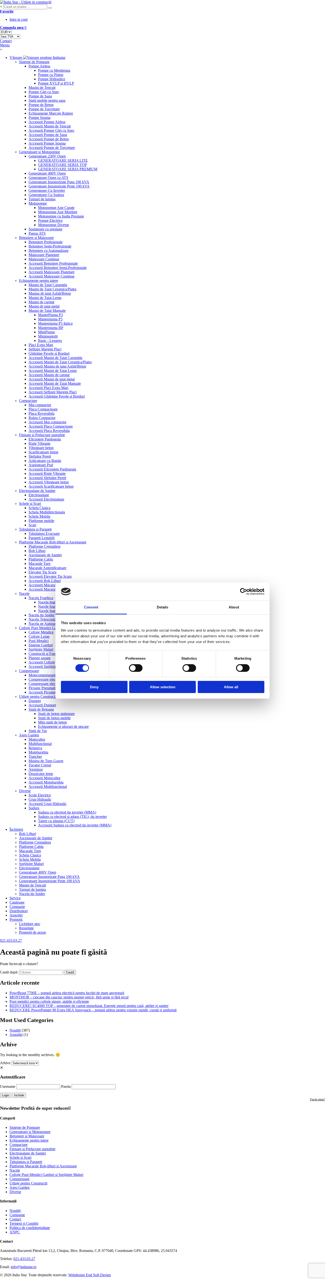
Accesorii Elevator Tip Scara (50, 576)
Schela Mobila (39, 516)
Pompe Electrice (50, 220)
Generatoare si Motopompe (39, 152)
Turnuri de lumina (42, 199)
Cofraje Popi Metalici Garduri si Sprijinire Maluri (46, 1175)
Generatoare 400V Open (47, 173)
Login (5, 1095)
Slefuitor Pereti (40, 456)
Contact (15, 1219)
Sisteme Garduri (41, 645)
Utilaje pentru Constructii (38, 696)
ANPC (15, 1232)
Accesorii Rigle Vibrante (47, 473)
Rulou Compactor (42, 418)
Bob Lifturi (37, 551)
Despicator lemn (41, 774)
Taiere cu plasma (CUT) (56, 821)
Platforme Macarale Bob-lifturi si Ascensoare (52, 542)
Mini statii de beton (52, 722)
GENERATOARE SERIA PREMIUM (67, 169)
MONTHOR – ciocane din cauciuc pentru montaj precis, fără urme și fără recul (69, 997)
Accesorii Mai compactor (47, 422)
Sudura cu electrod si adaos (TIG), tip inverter (72, 817)
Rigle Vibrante (39, 443)
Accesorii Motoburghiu (46, 782)
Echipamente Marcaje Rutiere (51, 113)
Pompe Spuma (39, 118)
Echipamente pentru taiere (38, 280)
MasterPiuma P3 (50, 315)
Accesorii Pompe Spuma (47, 143)
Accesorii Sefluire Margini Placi (53, 392)
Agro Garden (29, 735)
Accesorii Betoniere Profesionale (53, 263)
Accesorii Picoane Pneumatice (51, 692)
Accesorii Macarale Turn (47, 585)
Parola (66, 1086)
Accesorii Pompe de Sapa (48, 135)
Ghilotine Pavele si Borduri (49, 353)
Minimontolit (48, 336)
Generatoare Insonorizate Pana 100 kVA (59, 182)
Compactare (28, 401)
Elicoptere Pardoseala (45, 439)
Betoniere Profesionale (46, 242)
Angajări (16, 915)
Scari (32, 525)
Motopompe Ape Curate (56, 208)
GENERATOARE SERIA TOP (62, 165)
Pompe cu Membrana (54, 70)
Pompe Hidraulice (51, 79)
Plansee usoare (40, 658)
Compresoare (29, 671)
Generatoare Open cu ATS (48, 178)
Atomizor (36, 769)
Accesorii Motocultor (44, 778)
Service (15, 898)
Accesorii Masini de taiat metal (52, 379)
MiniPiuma (46, 332)
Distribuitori (19, 911)
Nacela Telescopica (43, 619)
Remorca (35, 748)
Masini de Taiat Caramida (48, 285)
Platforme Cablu (41, 559)
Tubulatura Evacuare (44, 534)
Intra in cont (19, 19)
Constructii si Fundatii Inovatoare (54, 654)
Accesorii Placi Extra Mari (48, 388)
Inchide (19, 1095)
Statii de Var (38, 731)
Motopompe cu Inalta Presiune (61, 216)
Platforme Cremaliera (44, 546)
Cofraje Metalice (41, 632)
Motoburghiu (38, 752)
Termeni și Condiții (24, 1223)
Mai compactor (40, 405)
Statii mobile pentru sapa (47, 100)
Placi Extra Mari (41, 345)
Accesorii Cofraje (42, 662)
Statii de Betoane (41, 709)
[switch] (136, 668)
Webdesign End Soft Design (89, 1275)
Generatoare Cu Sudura (46, 195)
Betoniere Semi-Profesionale (50, 246)
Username (7, 1086)
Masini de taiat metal (44, 306)
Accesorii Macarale (43, 589)
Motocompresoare (42, 675)
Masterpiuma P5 (50, 319)
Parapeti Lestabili (41, 538)
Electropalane (39, 495)
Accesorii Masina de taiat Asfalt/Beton (57, 366)
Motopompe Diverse (53, 225)
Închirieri (16, 829)
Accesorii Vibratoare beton (49, 482)
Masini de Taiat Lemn (45, 298)
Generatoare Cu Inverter (47, 190)
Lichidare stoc (29, 924)
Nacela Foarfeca (41, 598)
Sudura (34, 808)
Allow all (231, 687)
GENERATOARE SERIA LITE (63, 160)
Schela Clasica (39, 508)
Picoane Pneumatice (44, 688)
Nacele (24, 594)
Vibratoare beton (41, 448)
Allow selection (162, 687)
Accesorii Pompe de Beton (49, 139)
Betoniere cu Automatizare (49, 250)
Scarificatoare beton (43, 452)
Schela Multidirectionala (47, 512)
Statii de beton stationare (56, 714)
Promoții (16, 919)
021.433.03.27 (24, 1259)
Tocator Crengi (40, 765)
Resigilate (26, 928)
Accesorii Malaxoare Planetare (51, 272)
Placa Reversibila (41, 413)
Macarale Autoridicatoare (47, 568)
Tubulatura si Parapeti (35, 529)
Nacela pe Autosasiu (44, 624)
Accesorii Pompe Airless (47, 122)
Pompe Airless (39, 66)
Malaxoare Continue (44, 259)
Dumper (35, 701)
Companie (17, 907)
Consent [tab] (91, 607)
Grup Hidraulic (40, 799)
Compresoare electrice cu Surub (52, 684)
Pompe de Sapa (40, 96)
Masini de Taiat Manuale (47, 311)
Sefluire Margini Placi (45, 349)
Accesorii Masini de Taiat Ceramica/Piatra (60, 362)
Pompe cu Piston (50, 75)
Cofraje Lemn (39, 636)
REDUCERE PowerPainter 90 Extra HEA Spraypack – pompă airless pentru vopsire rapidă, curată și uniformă (93, 1010)
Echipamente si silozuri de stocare (63, 726)
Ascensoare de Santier (45, 555)
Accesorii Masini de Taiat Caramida (55, 358)
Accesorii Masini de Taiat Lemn (53, 371)
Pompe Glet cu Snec (44, 92)
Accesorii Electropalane (46, 499)
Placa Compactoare (43, 409)
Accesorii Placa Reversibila (49, 431)
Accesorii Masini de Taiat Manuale (55, 383)
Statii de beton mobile (54, 718)
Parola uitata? (317, 1099)
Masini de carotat (41, 302)
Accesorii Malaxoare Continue (51, 276)
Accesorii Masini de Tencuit (50, 126)
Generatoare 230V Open (47, 156)
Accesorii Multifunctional (48, 787)
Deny (94, 687)
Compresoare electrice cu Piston (53, 679)
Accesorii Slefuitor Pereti (47, 478)
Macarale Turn (39, 564)
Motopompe (38, 203)
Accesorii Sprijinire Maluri (49, 666)
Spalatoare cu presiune (45, 229)
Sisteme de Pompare (34, 62)
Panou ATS (37, 233)
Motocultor (37, 739)
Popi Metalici (39, 641)
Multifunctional (40, 744)
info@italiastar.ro (23, 1267)
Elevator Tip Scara (42, 572)
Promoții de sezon (32, 932)
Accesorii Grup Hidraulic (48, 804)
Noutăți (15, 1030)
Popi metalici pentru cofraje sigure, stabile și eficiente (49, 1001)
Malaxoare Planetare (44, 255)
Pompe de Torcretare (44, 109)
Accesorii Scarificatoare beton (51, 486)
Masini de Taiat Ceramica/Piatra (52, 289)
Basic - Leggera (50, 341)
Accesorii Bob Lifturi (45, 581)
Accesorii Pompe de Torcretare (52, 148)
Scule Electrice (40, 795)
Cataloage (17, 902)
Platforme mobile (41, 521)
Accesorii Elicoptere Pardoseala (52, 469)
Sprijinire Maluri (41, 649)
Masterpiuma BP (50, 328)
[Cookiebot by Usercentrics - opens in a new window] (243, 591)
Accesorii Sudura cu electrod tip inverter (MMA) (74, 825)
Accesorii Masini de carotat (49, 375)
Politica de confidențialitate (30, 1228)
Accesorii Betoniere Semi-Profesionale (58, 268)
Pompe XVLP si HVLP (56, 83)
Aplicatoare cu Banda (45, 461)
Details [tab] (162, 607)
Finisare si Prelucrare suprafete (42, 435)
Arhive (5, 1063)
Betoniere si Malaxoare (36, 238)
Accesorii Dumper (42, 705)
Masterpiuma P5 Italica (55, 323)
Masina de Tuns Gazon (46, 761)
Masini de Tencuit (42, 88)
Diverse (25, 791)
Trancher (35, 756)
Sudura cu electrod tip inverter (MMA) (67, 812)
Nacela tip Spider (41, 615)
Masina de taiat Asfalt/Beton (50, 293)
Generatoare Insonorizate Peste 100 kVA (59, 186)
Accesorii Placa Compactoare (51, 426)
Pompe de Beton (41, 105)
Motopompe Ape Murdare (57, 212)
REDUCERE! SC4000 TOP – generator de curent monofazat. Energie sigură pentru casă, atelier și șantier (89, 1006)
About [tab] (234, 607)
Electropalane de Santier (37, 491)
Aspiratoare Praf (41, 465)
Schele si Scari (30, 503)
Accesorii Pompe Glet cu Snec (51, 130)
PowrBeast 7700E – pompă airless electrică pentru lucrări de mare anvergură (67, 993)
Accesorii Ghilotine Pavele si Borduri (57, 396)
